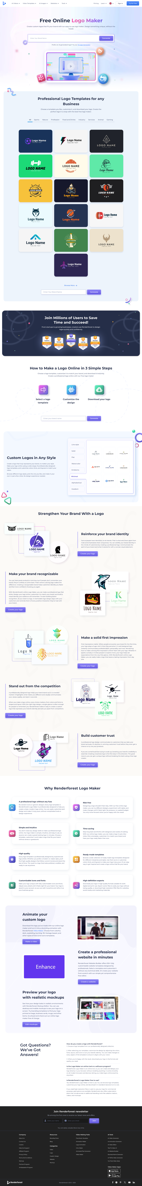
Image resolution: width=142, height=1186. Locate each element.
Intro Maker (79, 1148)
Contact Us (22, 1141)
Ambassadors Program (26, 1167)
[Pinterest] (120, 1182)
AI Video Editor (112, 1144)
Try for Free (133, 3)
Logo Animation (80, 1144)
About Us (22, 1138)
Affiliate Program (24, 1151)
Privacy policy (23, 1154)
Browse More (69, 285)
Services (91, 120)
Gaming (110, 120)
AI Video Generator (113, 1138)
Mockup (52, 1162)
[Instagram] (116, 1182)
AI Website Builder (113, 1151)
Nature (45, 120)
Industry (82, 120)
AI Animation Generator (115, 1141)
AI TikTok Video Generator (115, 1157)
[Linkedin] (134, 1182)
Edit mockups (31, 1024)
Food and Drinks (68, 120)
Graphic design (54, 1156)
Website (52, 1159)
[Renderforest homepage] (4, 3)
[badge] (47, 343)
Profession (55, 120)
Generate (106, 38)
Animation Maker (81, 1141)
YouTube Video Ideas (114, 1161)
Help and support (24, 1148)
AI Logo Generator (84, 45)
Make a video (31, 942)
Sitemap (21, 1161)
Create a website (88, 982)
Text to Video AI (112, 1148)
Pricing (96, 3)
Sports (36, 120)
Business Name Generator (115, 1154)
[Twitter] (125, 1182)
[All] (35, 141)
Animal (101, 120)
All (30, 120)
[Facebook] (112, 1182)
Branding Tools (54, 1138)
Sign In (120, 3)
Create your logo (87, 554)
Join (94, 1121)
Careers (21, 1144)
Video (51, 1149)
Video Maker (38, 931)
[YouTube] (129, 1182)
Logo (51, 1153)
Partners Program (24, 1164)
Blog (51, 1141)
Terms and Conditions (25, 1157)
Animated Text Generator (83, 1151)
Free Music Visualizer (82, 1138)
